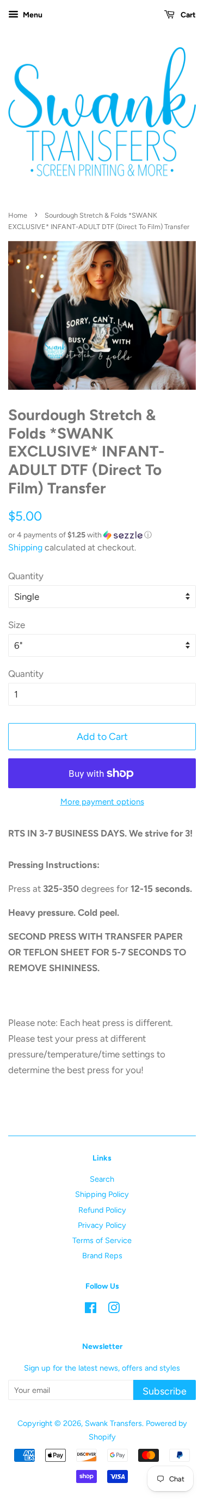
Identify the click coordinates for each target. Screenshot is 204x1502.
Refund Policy (102, 1210)
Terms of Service (102, 1240)
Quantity (26, 576)
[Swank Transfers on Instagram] (114, 1310)
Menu (31, 15)
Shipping (25, 547)
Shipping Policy (102, 1194)
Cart (187, 15)
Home (17, 215)
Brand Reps (102, 1255)
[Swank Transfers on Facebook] (90, 1310)
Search (102, 1179)
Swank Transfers (113, 1423)
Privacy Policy (102, 1225)
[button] (102, 535)
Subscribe (165, 1391)
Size (16, 624)
